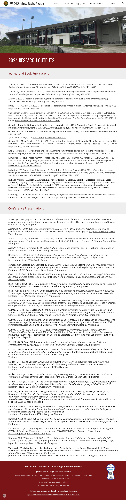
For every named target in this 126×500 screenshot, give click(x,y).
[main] (63, 60)
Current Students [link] (96, 3)
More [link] (113, 3)
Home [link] (56, 3)
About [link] (66, 3)
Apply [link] (78, 3)
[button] (123, 3)
